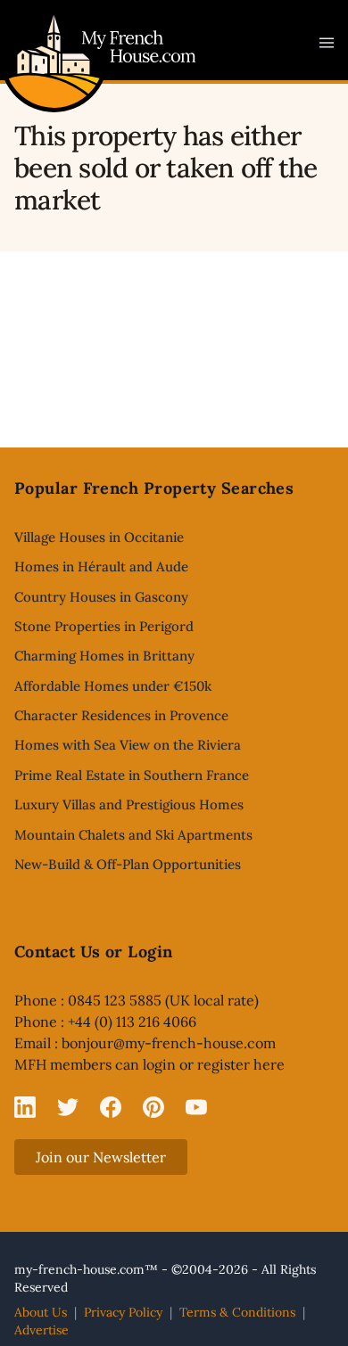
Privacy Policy (123, 1312)
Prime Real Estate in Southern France (131, 775)
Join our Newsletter (101, 1157)
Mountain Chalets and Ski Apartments (133, 834)
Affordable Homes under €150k (112, 685)
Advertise (41, 1330)
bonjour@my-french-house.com (169, 1043)
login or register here (214, 1064)
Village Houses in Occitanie (99, 537)
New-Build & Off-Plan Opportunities (127, 864)
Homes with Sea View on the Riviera (127, 744)
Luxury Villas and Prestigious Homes (129, 804)
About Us (40, 1312)
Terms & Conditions (237, 1312)
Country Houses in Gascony (101, 596)
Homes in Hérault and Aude (101, 566)
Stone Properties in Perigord (104, 626)
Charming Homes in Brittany (104, 655)
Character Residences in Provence (121, 715)
